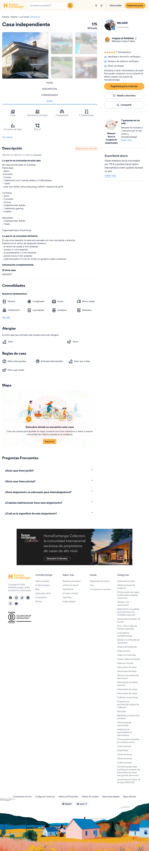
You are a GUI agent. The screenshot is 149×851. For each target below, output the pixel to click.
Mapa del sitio (129, 796)
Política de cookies (90, 796)
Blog (37, 589)
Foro (92, 585)
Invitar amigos (69, 601)
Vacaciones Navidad (126, 671)
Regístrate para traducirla (86, 148)
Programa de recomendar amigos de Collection (128, 704)
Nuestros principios (72, 581)
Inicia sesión (115, 5)
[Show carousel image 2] (86, 43)
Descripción (49, 89)
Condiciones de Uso (22, 796)
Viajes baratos (123, 651)
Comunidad (40, 597)
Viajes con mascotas (126, 655)
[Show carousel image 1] (62, 43)
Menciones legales (111, 796)
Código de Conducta (45, 796)
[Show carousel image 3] (62, 68)
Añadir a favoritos (126, 95)
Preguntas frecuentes (100, 581)
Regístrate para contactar (124, 86)
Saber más (126, 140)
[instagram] (16, 597)
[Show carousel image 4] (86, 68)
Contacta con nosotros (100, 589)
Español (37, 155)
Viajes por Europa (125, 663)
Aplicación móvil (42, 593)
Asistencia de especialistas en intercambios (124, 732)
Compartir (126, 105)
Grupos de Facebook (127, 647)
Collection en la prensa (127, 697)
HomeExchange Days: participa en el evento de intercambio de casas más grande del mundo (128, 771)
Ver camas (7, 137)
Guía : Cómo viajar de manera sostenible (127, 627)
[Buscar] (70, 5)
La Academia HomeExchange (124, 634)
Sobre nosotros (42, 581)
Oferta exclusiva (124, 754)
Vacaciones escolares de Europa (128, 620)
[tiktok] (22, 597)
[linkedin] (28, 597)
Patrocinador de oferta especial (127, 683)
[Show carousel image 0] (25, 55)
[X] (10, 603)
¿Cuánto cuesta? (70, 593)
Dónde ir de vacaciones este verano (128, 676)
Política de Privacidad (68, 796)
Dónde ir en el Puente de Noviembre (128, 641)
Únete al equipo (42, 585)
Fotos (49, 83)
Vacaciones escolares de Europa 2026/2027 (128, 781)
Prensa (38, 601)
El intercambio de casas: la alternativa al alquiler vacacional (128, 595)
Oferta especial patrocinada (124, 724)
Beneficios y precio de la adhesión (128, 717)
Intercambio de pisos (127, 667)
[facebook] (10, 597)
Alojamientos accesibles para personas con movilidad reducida (128, 612)
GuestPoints (68, 589)
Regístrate (49, 441)
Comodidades (49, 95)
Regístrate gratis (135, 5)
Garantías (67, 597)
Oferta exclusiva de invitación (126, 586)
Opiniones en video (126, 581)
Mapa (50, 101)
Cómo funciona (124, 746)
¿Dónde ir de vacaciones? (123, 603)
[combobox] (50, 5)
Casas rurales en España (128, 659)
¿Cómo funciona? (71, 585)
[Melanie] (110, 25)
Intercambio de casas (127, 689)
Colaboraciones (124, 762)
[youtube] (16, 603)
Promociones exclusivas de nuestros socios (128, 740)
